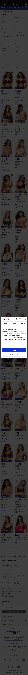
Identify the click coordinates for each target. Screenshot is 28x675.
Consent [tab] (5, 323)
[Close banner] (25, 319)
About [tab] (23, 323)
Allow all (14, 350)
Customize (13, 354)
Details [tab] (14, 323)
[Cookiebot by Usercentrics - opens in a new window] (16, 319)
